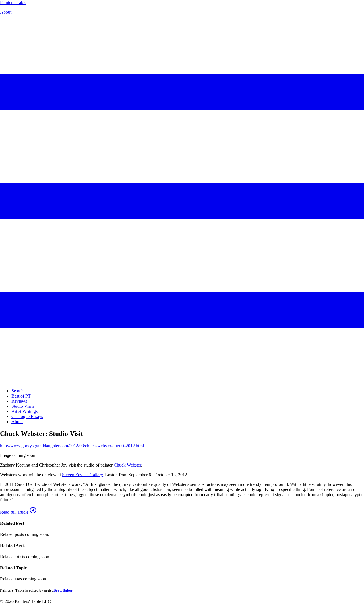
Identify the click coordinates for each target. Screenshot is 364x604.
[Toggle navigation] (182, 381)
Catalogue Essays (27, 416)
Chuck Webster (127, 465)
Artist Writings (24, 411)
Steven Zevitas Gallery (82, 474)
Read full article (15, 512)
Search (17, 390)
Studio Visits (22, 406)
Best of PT (21, 396)
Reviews (19, 401)
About (5, 12)
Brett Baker (63, 590)
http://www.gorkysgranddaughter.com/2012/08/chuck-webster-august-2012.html (72, 445)
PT (13, 2)
